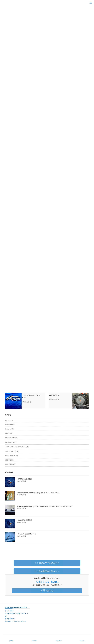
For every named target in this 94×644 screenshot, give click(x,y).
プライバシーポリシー (19, 621)
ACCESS (34, 640)
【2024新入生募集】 (25, 520)
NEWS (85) (8, 433)
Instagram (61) (9, 429)
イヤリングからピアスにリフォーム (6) (17, 446)
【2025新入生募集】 (25, 479)
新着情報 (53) (9, 460)
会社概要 (8, 621)
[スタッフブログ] (13, 395)
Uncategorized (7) (10, 442)
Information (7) (9, 424)
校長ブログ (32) (10, 464)
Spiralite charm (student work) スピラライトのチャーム (38, 493)
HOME (11, 640)
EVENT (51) (9, 420)
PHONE (82, 640)
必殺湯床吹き (54, 395)
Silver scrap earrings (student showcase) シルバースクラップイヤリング (45, 506)
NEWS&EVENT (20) (11, 438)
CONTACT (58, 640)
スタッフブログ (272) (11, 451)
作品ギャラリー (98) (11, 455)
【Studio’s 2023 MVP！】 (26, 534)
